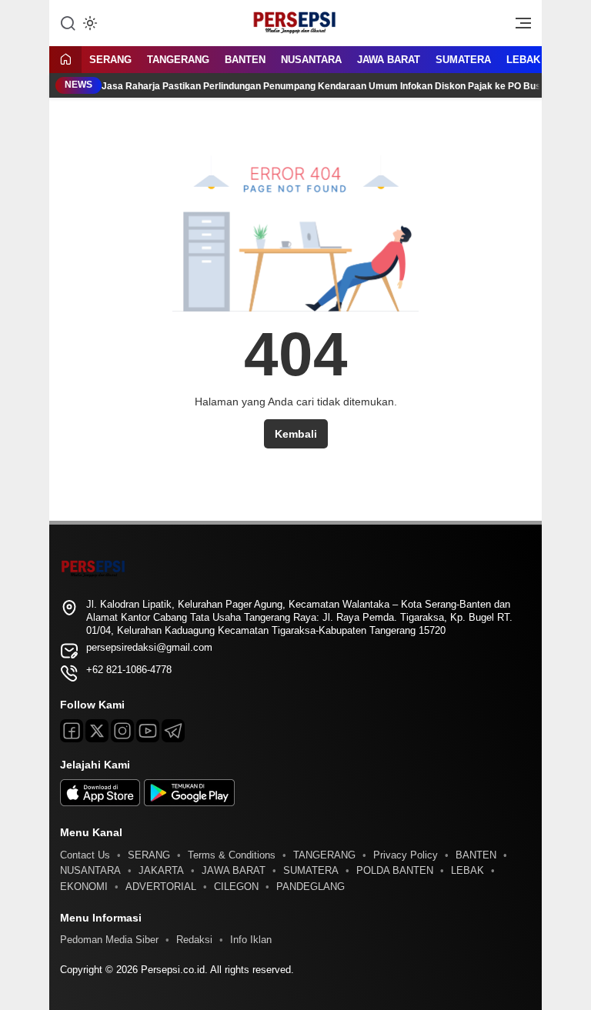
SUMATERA (463, 59)
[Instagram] (122, 730)
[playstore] (189, 802)
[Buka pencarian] (67, 22)
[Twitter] (97, 730)
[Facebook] (71, 730)
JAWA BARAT (388, 59)
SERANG (110, 59)
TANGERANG (178, 59)
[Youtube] (147, 730)
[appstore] (100, 802)
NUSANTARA (311, 59)
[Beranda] (65, 60)
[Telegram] (173, 730)
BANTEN (245, 59)
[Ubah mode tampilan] (88, 23)
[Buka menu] (518, 27)
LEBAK (523, 59)
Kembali (296, 434)
